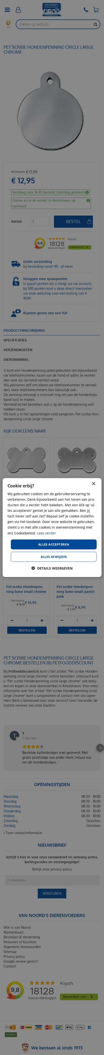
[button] (52, 568)
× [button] (93, 483)
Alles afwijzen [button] (54, 557)
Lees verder (46, 533)
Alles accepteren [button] (53, 544)
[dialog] (52, 527)
